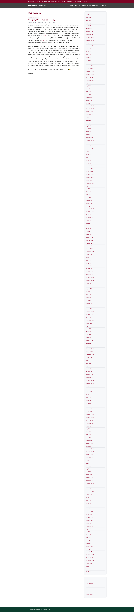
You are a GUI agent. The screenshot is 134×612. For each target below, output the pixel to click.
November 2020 (90, 211)
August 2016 (89, 357)
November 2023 (90, 108)
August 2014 (89, 426)
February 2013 (89, 477)
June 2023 (88, 123)
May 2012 (88, 503)
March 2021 (89, 200)
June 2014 (88, 431)
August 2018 (89, 289)
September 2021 (90, 183)
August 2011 (89, 529)
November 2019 (90, 246)
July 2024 (88, 86)
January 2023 (89, 137)
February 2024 (89, 100)
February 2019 (89, 271)
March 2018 (89, 303)
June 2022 (88, 157)
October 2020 (89, 214)
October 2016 (89, 351)
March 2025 (89, 63)
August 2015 (89, 391)
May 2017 (88, 331)
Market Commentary (33, 17)
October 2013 (89, 454)
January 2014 (89, 446)
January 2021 (89, 206)
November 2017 (90, 314)
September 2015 (90, 389)
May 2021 (88, 194)
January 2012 (89, 514)
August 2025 (89, 48)
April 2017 (88, 334)
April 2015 (88, 403)
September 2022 (90, 148)
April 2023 (88, 128)
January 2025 (89, 68)
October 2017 (89, 317)
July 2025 (88, 51)
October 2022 (89, 146)
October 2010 (89, 557)
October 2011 (89, 523)
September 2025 (90, 46)
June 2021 (88, 191)
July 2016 (88, 360)
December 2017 (90, 311)
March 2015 (89, 406)
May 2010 (88, 572)
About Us (77, 5)
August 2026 (89, 14)
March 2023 (89, 131)
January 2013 (89, 480)
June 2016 (88, 363)
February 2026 (89, 31)
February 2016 (89, 374)
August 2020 (89, 220)
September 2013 (90, 457)
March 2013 (89, 474)
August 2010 (89, 563)
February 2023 (89, 134)
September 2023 (90, 114)
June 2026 (88, 20)
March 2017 (89, 337)
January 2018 (89, 309)
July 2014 (88, 429)
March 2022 (89, 166)
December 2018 (90, 277)
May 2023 (88, 126)
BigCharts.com (89, 583)
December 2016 (90, 346)
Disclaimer (104, 5)
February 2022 (89, 168)
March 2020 (89, 234)
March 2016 (89, 371)
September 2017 (90, 320)
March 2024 (89, 97)
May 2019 (88, 263)
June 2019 (88, 260)
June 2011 (88, 534)
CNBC (87, 586)
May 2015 (88, 400)
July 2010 (88, 566)
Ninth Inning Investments (37, 5)
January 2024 (89, 103)
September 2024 (90, 80)
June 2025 (88, 54)
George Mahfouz (32, 22)
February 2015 (89, 409)
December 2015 (90, 380)
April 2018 (88, 300)
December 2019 (90, 243)
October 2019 (89, 248)
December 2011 (89, 517)
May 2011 (88, 537)
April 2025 (88, 60)
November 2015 (90, 383)
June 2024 (88, 88)
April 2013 (88, 471)
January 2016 (89, 377)
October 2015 (89, 386)
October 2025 (89, 43)
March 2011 (88, 543)
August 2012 (89, 494)
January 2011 (89, 549)
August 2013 (89, 460)
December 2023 (90, 106)
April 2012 (88, 506)
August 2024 (89, 83)
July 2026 (88, 17)
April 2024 (88, 94)
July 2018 (88, 291)
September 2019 (90, 251)
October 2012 (89, 489)
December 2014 (90, 414)
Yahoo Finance (89, 594)
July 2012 (88, 497)
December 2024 (90, 71)
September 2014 (90, 423)
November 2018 (90, 280)
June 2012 (88, 500)
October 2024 (89, 77)
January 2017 (89, 343)
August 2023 (89, 117)
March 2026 (89, 28)
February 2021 (89, 203)
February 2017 (89, 340)
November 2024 (90, 74)
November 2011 (89, 520)
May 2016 (88, 366)
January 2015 (89, 411)
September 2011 (90, 526)
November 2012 (90, 486)
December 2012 (90, 483)
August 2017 (89, 323)
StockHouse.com (90, 591)
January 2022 (89, 171)
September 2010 (90, 560)
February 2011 (89, 546)
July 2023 (88, 120)
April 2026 (88, 26)
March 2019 (89, 269)
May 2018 (88, 297)
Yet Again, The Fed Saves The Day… (41, 20)
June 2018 (88, 294)
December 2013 (90, 449)
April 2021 (88, 197)
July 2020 (88, 223)
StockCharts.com (90, 589)
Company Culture (86, 5)
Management (95, 5)
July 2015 (88, 394)
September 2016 (90, 354)
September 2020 (90, 217)
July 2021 (88, 189)
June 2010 (88, 569)
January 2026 (89, 34)
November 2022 (90, 143)
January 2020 (89, 240)
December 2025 (90, 37)
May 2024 (88, 91)
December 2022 (90, 140)
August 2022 (89, 151)
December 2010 (90, 552)
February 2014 (89, 443)
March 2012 (89, 509)
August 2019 (89, 254)
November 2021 (90, 177)
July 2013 (88, 463)
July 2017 (88, 326)
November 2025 (90, 40)
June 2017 (88, 329)
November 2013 (90, 451)
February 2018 (89, 306)
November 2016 (90, 349)
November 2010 (90, 554)
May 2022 (88, 160)
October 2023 (89, 111)
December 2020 (90, 208)
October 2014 (89, 420)
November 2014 (90, 417)
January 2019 (89, 274)
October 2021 (89, 180)
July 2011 (88, 531)
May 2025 (88, 57)
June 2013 (88, 466)
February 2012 (89, 511)
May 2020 (88, 228)
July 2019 (88, 257)
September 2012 (90, 491)
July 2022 (88, 154)
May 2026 (88, 23)
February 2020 (89, 237)
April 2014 (88, 437)
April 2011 (88, 540)
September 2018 (90, 286)
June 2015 (88, 397)
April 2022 (88, 163)
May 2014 (88, 434)
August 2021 (89, 186)
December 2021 (90, 174)
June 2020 (88, 226)
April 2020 (88, 231)
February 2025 (89, 66)
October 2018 (89, 283)
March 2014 (89, 440)
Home (71, 5)
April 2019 (88, 266)
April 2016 (88, 369)
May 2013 (88, 469)
